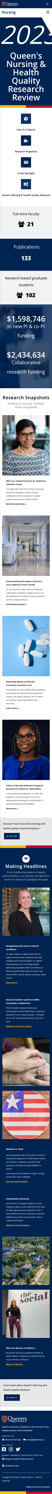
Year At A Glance (26, 129)
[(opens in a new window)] (10, 4)
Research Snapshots (26, 151)
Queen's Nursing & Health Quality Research (26, 195)
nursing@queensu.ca (35, 1439)
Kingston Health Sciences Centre (19, 1459)
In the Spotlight (26, 173)
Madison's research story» (19, 1026)
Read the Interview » (16, 504)
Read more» (12, 982)
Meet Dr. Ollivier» (14, 1364)
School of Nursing (13, 1439)
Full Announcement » (16, 604)
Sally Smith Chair (16, 489)
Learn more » (12, 708)
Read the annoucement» (18, 1225)
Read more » (12, 808)
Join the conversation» (17, 1181)
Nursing (9, 12)
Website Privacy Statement (38, 1487)
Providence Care (12, 1465)
